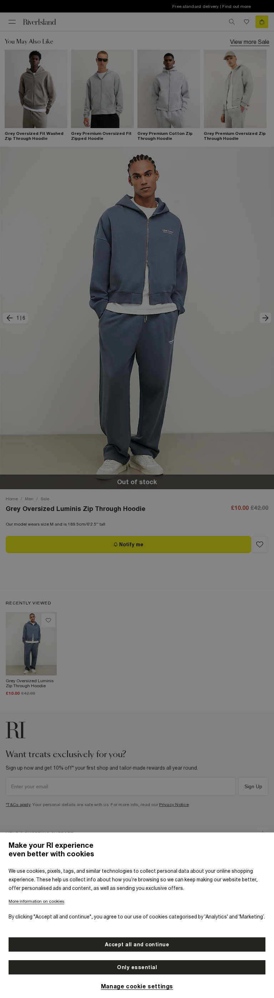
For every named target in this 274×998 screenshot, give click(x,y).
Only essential (137, 967)
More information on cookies (36, 901)
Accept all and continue (137, 944)
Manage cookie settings (137, 986)
